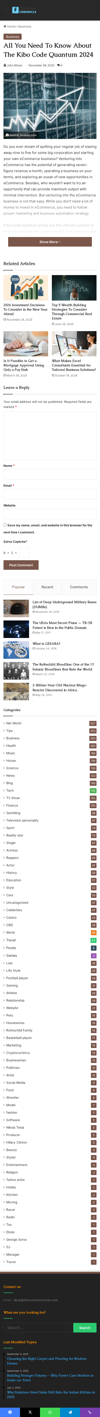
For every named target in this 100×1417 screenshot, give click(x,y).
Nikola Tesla (15, 1127)
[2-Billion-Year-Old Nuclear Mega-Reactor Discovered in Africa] (16, 691)
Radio (10, 1217)
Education (13, 880)
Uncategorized (17, 902)
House (11, 760)
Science (12, 768)
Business (24, 26)
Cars (9, 895)
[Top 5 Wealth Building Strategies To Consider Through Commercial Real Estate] (74, 287)
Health (11, 745)
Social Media (15, 1082)
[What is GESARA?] (16, 650)
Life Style (13, 970)
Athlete (11, 993)
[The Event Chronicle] (24, 10)
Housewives (15, 1023)
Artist (10, 1075)
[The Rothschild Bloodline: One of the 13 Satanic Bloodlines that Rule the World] (16, 671)
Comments (79, 587)
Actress (12, 850)
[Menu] (5, 12)
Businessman (16, 1060)
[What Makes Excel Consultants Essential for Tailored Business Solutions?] (74, 343)
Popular (18, 587)
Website (9, 505)
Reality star (14, 835)
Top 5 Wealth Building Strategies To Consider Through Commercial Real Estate (72, 311)
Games (11, 955)
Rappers (12, 858)
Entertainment (16, 1165)
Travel (11, 940)
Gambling (13, 813)
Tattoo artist (15, 1180)
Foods (11, 948)
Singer (11, 843)
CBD (9, 925)
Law (9, 963)
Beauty (11, 1150)
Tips (9, 731)
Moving (11, 1202)
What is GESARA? (46, 643)
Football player (17, 978)
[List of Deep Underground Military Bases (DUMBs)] (16, 608)
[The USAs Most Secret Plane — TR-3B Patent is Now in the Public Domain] (16, 629)
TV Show (13, 798)
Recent (47, 587)
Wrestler (12, 1097)
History (11, 873)
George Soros (16, 1239)
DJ (8, 1247)
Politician (13, 1068)
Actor (10, 865)
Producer (13, 1135)
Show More (49, 242)
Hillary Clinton (16, 1142)
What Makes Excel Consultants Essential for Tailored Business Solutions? (74, 365)
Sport (10, 828)
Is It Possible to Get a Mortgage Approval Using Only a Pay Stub (23, 365)
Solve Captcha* (15, 541)
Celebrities (14, 910)
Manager (13, 1254)
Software (13, 1120)
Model (10, 1105)
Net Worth (13, 723)
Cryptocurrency (18, 1053)
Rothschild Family (19, 1030)
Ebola (10, 1232)
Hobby (11, 1187)
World (10, 932)
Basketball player (19, 1038)
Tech (10, 790)
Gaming (12, 985)
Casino (11, 917)
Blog (9, 783)
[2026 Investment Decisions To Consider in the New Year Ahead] (25, 287)
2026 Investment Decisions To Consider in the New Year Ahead (25, 309)
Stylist (11, 1157)
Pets (9, 1015)
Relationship (15, 1000)
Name (9, 466)
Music (10, 753)
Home (11, 26)
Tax (9, 1224)
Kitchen (12, 1195)
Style (10, 887)
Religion (12, 1172)
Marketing (13, 1045)
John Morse (14, 65)
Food (9, 1090)
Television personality (22, 820)
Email (8, 485)
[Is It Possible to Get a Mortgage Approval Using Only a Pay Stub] (25, 343)
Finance (12, 805)
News (10, 775)
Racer (10, 1210)
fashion (11, 1112)
